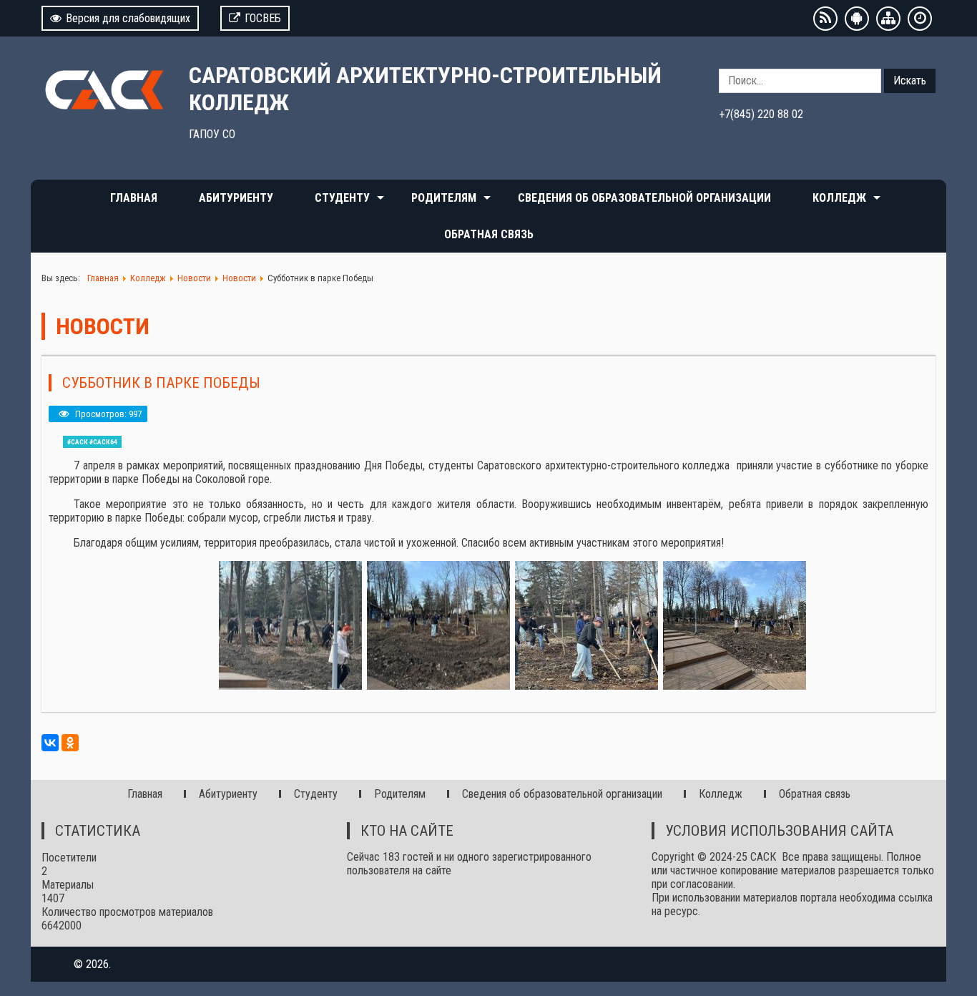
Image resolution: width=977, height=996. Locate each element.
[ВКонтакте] (50, 742)
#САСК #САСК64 (92, 442)
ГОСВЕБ (263, 18)
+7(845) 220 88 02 (761, 114)
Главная (133, 198)
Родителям (443, 198)
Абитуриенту (236, 198)
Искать (909, 80)
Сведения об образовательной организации (644, 198)
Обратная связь (489, 234)
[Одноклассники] (70, 742)
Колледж (839, 198)
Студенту (342, 198)
